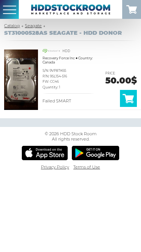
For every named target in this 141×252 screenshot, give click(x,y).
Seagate (33, 25)
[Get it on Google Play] (96, 153)
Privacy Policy (55, 167)
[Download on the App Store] (45, 153)
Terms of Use (86, 167)
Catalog (12, 25)
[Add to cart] (128, 105)
